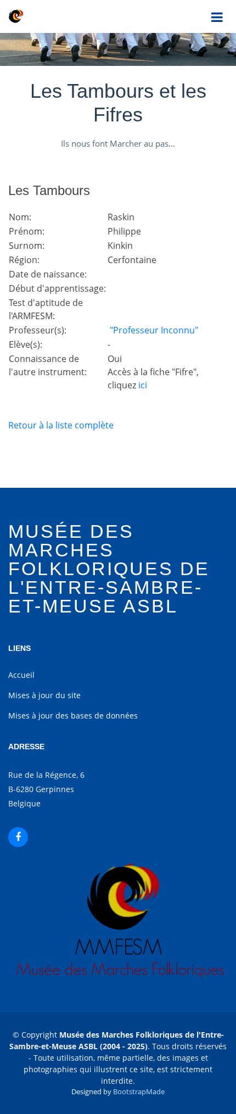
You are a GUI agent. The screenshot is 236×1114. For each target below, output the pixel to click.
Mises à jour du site (44, 695)
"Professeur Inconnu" (153, 330)
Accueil (21, 675)
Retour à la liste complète (61, 425)
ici (142, 385)
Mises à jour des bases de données (73, 715)
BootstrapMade (139, 1091)
